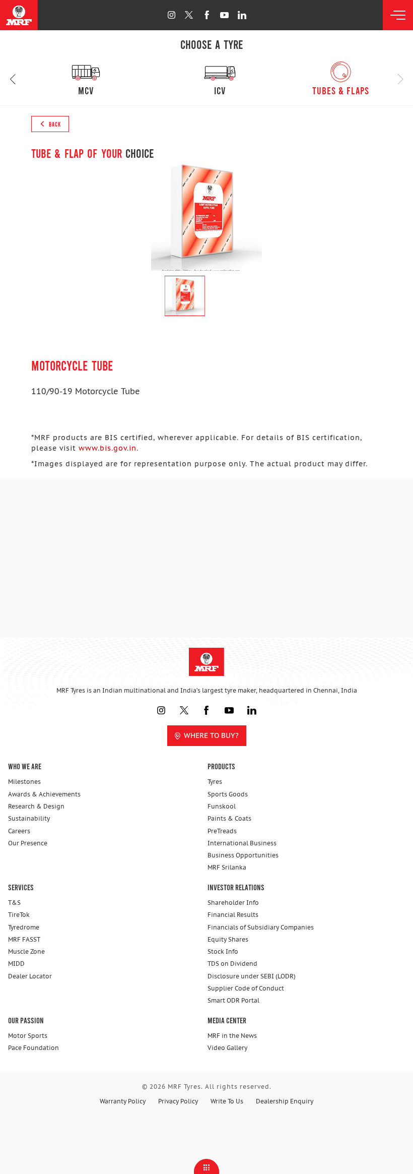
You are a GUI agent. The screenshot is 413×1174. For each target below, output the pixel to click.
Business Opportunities (243, 855)
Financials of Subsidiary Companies (261, 927)
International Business (242, 843)
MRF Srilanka (227, 867)
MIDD (16, 963)
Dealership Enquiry (284, 1101)
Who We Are (24, 766)
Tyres (215, 781)
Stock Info (223, 951)
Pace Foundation (33, 1048)
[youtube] (224, 15)
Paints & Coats (229, 818)
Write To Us (227, 1101)
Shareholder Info (233, 902)
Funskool (222, 806)
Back (54, 124)
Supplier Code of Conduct (246, 988)
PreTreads (222, 831)
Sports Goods (228, 794)
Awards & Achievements (44, 794)
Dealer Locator (30, 976)
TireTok (19, 914)
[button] (12, 79)
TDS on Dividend (232, 963)
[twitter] (189, 15)
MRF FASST (24, 939)
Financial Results (233, 914)
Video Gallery (227, 1048)
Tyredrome (23, 927)
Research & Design (36, 806)
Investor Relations (236, 887)
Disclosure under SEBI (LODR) (252, 976)
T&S (14, 902)
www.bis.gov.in (107, 448)
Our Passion (26, 1020)
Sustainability (29, 818)
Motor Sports (27, 1035)
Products (221, 766)
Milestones (24, 781)
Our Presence (27, 843)
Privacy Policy (178, 1101)
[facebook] (207, 15)
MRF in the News (232, 1035)
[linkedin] (242, 15)
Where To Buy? (211, 735)
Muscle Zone (26, 951)
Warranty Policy (123, 1101)
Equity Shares (228, 939)
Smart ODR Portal (233, 1000)
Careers (19, 831)
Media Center (227, 1020)
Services (21, 887)
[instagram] (171, 15)
